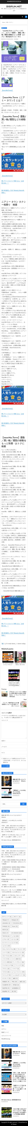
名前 (3, 741)
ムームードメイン (18, 972)
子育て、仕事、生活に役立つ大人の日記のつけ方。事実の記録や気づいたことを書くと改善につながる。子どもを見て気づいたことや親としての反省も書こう (13, 828)
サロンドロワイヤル (9, 949)
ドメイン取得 (16, 959)
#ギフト (17, 917)
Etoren (15, 926)
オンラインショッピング (10, 943)
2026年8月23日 (17, 783)
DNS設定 (6, 926)
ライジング (6, 975)
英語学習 (6, 988)
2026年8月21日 (16, 795)
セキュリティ (19, 956)
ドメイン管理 (7, 962)
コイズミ (6, 946)
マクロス (6, 972)
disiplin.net (14, 6)
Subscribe (26, 17)
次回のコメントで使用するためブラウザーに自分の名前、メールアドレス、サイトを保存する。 (14, 760)
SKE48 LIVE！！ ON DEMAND (11, 933)
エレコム (15, 939)
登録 (2, 1026)
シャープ (6, 952)
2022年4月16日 (10, 39)
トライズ (5, 959)
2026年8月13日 (16, 1092)
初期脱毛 (5, 982)
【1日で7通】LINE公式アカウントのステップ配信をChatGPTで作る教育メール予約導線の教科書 (19, 1111)
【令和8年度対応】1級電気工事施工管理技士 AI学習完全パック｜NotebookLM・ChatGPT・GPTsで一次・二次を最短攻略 (13, 869)
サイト (3, 752)
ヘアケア (15, 969)
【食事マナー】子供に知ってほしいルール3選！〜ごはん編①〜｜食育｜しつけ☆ (19, 1088)
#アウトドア (6, 917)
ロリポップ (6, 978)
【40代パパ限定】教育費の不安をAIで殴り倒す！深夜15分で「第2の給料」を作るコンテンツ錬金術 (13, 862)
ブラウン (6, 969)
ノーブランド (19, 962)
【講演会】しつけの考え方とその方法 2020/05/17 (19, 792)
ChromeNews (21, 1122)
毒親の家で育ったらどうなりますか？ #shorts (19, 780)
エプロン (5, 939)
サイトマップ (5, 900)
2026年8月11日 (5, 1101)
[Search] (22, 16)
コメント (4, 720)
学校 (14, 982)
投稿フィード (5, 1032)
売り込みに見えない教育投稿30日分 (11, 840)
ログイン (3, 1029)
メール (4, 746)
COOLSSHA (17, 923)
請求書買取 (16, 988)
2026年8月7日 (16, 1116)
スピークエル (7, 956)
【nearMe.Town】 (7, 90)
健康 (15, 978)
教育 (22, 982)
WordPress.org (5, 1039)
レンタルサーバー (19, 975)
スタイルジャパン (18, 952)
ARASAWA (6, 923)
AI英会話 (14, 920)
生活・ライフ (4, 28)
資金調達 (5, 991)
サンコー (21, 949)
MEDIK (5, 930)
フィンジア (19, 965)
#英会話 (5, 920)
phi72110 (4, 39)
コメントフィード (6, 1035)
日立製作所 (6, 985)
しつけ (15, 936)
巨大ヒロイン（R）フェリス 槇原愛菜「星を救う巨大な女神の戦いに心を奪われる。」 (13, 891)
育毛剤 (16, 985)
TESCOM (6, 936)
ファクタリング (7, 965)
